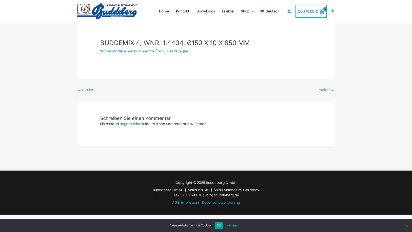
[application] (252, 11)
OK (219, 225)
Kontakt (182, 11)
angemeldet (130, 123)
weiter (326, 89)
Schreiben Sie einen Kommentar (127, 51)
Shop (245, 11)
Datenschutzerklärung (221, 202)
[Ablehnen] (406, 225)
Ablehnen (233, 225)
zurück (85, 89)
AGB (175, 202)
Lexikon (228, 11)
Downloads (205, 11)
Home (164, 11)
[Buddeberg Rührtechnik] (107, 11)
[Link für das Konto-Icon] (289, 11)
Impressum (190, 202)
